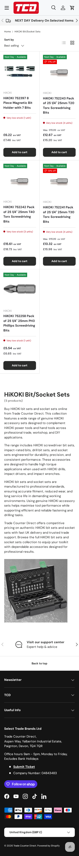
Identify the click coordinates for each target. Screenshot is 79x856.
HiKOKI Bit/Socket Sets (27, 31)
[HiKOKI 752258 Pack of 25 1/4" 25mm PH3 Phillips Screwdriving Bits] (19, 289)
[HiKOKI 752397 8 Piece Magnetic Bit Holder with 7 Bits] (19, 71)
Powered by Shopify (48, 845)
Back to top (39, 663)
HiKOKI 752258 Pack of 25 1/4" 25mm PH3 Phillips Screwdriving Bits (19, 323)
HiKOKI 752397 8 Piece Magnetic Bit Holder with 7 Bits (17, 103)
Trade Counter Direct (24, 845)
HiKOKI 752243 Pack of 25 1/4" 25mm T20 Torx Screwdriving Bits (58, 105)
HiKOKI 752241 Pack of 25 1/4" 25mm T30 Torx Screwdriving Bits (58, 214)
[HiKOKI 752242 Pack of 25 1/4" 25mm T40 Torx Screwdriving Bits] (19, 180)
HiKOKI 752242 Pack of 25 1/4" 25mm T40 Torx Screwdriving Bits (19, 214)
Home (7, 31)
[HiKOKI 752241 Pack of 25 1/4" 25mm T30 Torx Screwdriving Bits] (59, 180)
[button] (72, 7)
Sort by (9, 39)
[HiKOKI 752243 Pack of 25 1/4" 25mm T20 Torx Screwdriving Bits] (59, 71)
